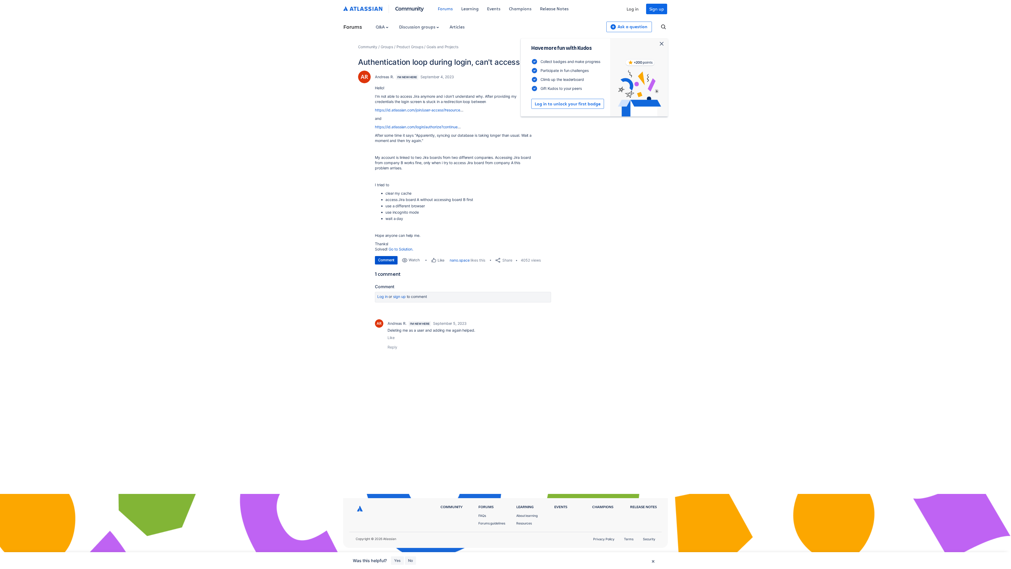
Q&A (381, 27)
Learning (470, 8)
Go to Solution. (401, 249)
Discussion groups (418, 27)
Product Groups (410, 47)
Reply (392, 347)
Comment (386, 260)
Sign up (656, 9)
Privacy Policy (603, 539)
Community (409, 8)
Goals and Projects (442, 47)
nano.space (459, 260)
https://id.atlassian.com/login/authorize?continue (416, 127)
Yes (397, 560)
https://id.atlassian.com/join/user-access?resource (417, 110)
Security (649, 539)
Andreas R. (384, 77)
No (410, 560)
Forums (445, 8)
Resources (524, 523)
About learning (527, 516)
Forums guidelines (491, 523)
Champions (520, 8)
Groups (387, 47)
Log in (633, 9)
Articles (457, 27)
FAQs (482, 516)
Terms (628, 539)
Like (391, 337)
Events (493, 8)
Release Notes (554, 8)
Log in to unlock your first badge (568, 104)
